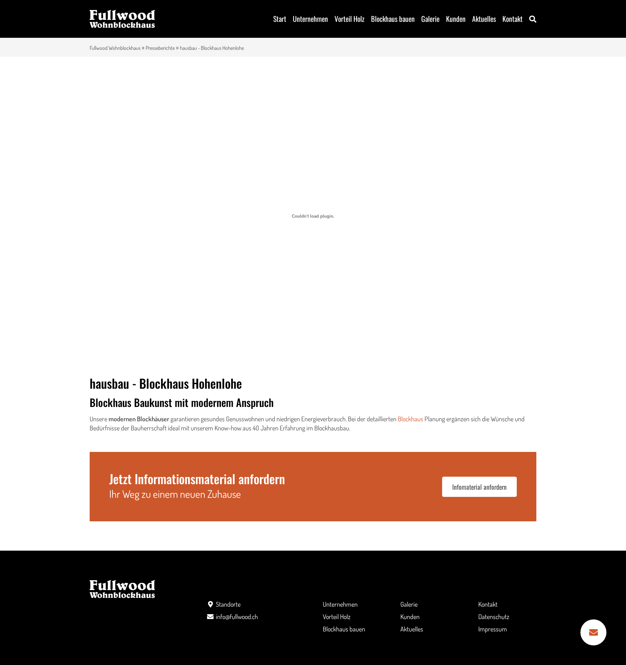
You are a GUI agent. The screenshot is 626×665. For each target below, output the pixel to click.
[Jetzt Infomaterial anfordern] (593, 632)
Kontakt (512, 18)
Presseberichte (160, 48)
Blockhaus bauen (393, 18)
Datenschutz (493, 616)
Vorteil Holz (350, 18)
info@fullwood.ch (237, 616)
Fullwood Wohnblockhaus (115, 48)
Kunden (456, 18)
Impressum (492, 629)
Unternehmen (310, 18)
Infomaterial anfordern (479, 487)
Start (279, 18)
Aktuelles (484, 18)
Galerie (430, 18)
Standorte (228, 604)
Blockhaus (410, 418)
